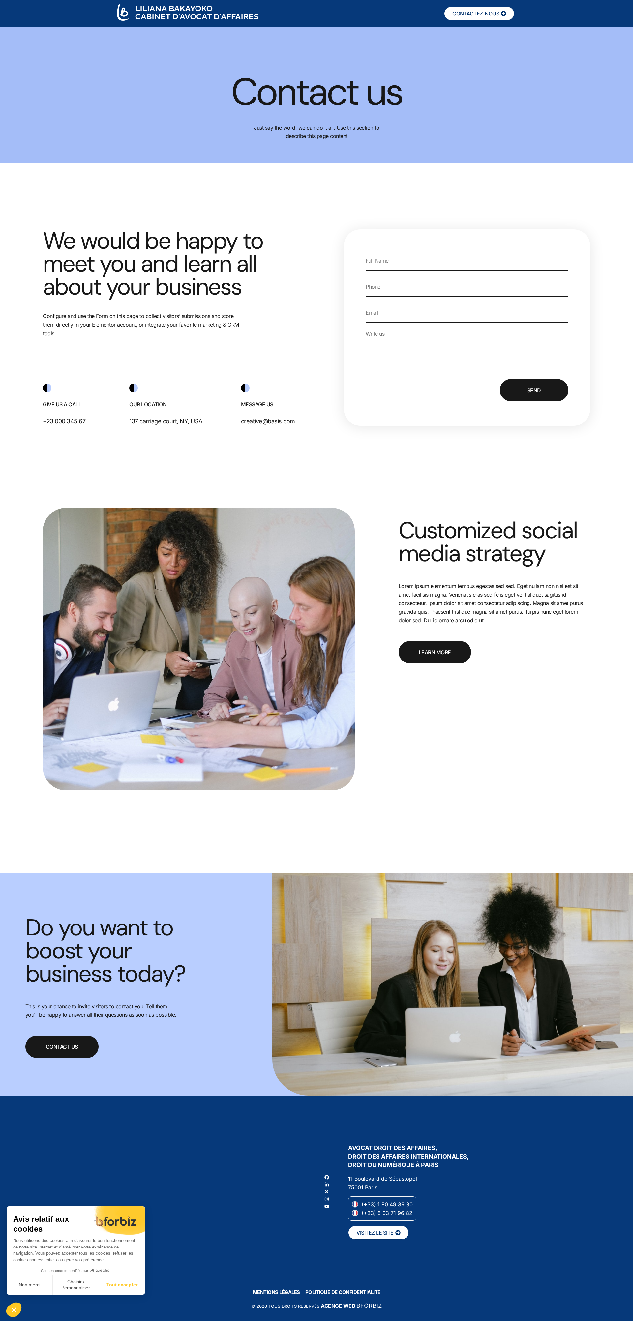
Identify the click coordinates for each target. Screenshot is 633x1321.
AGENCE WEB (338, 1306)
